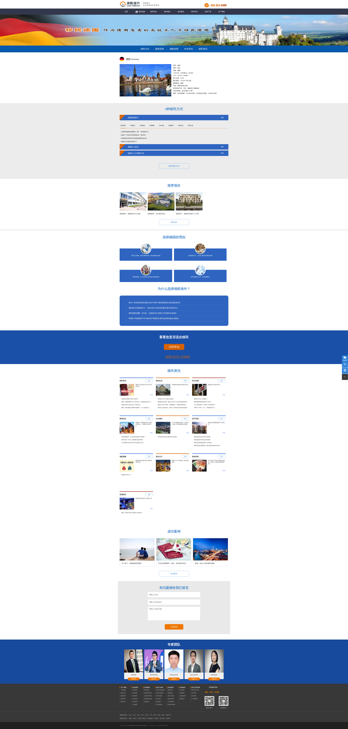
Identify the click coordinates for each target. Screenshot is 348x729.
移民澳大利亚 (195, 690)
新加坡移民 (183, 696)
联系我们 (123, 698)
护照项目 (134, 690)
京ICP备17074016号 (162, 725)
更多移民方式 (174, 166)
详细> (151, 395)
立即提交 (174, 627)
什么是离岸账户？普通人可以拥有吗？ (205, 404)
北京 (130, 715)
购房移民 (134, 696)
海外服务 (167, 12)
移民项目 (153, 12)
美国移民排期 (148, 698)
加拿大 (135, 718)
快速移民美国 (148, 696)
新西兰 (168, 718)
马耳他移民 (171, 701)
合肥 (146, 715)
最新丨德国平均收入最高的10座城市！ (132, 512)
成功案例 (181, 12)
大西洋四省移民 (160, 690)
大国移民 (134, 704)
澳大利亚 (162, 718)
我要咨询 (133, 679)
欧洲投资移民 (171, 704)
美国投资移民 (148, 693)
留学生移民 (159, 696)
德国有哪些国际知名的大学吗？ (203, 402)
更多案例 (174, 574)
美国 (130, 718)
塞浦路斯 (151, 718)
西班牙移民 (171, 698)
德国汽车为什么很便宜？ (201, 399)
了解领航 (123, 690)
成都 (163, 715)
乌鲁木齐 (168, 715)
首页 (126, 12)
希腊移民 (170, 690)
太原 (142, 715)
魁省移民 (158, 701)
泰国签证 (182, 698)
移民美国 (146, 690)
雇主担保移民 (160, 693)
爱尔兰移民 (171, 696)
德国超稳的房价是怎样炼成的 (202, 437)
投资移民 (134, 693)
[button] (221, 664)
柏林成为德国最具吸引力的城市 (203, 442)
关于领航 (221, 12)
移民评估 (194, 12)
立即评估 (174, 346)
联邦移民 (158, 698)
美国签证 (146, 701)
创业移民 (134, 698)
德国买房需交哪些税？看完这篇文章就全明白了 (207, 445)
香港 (159, 715)
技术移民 (134, 701)
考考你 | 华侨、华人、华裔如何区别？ (204, 407)
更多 (149, 380)
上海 (138, 715)
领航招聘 (123, 696)
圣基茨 (156, 718)
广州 (151, 715)
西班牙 (144, 718)
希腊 (140, 718)
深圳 (155, 715)
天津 (134, 715)
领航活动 (123, 693)
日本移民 (182, 690)
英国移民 (170, 693)
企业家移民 (159, 704)
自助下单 (208, 12)
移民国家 (142, 12)
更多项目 (174, 222)
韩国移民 (182, 693)
